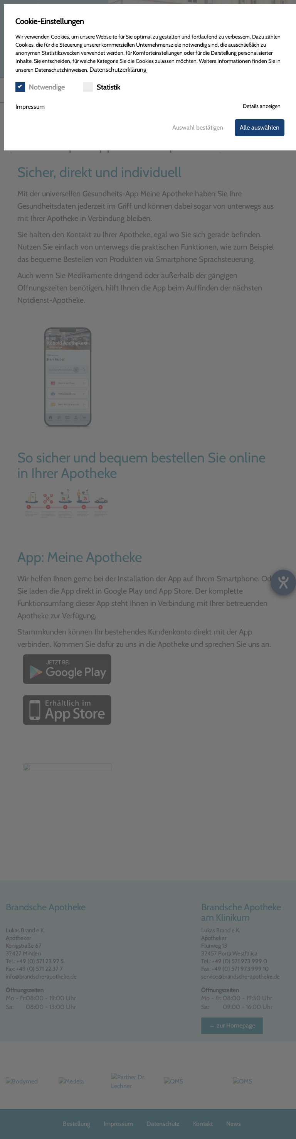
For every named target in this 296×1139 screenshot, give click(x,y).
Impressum (30, 106)
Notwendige (47, 87)
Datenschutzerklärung (117, 69)
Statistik (108, 87)
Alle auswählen (259, 127)
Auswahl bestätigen (197, 127)
